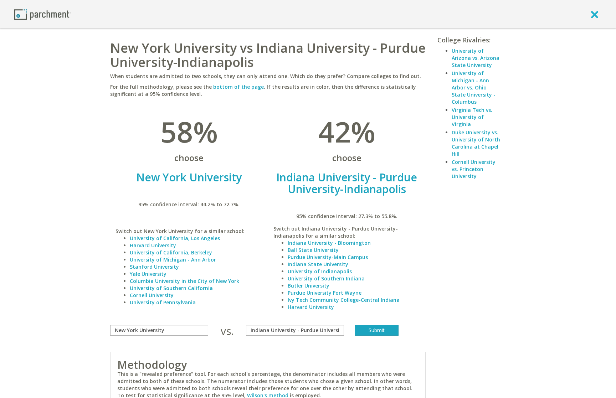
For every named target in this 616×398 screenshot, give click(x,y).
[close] (594, 14)
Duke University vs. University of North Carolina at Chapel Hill (476, 143)
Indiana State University (318, 264)
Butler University (308, 285)
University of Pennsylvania (163, 302)
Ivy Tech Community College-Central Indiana (344, 299)
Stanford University (154, 266)
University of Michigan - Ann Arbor (173, 259)
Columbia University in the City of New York (184, 281)
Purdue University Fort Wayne (324, 292)
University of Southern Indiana (326, 278)
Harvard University (153, 245)
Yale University (148, 273)
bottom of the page (238, 86)
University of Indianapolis (320, 271)
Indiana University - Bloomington (329, 242)
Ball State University (313, 250)
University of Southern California (171, 288)
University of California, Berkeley (171, 252)
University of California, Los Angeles (175, 238)
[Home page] (42, 14)
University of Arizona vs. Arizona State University (475, 57)
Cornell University (152, 295)
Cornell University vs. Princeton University (474, 169)
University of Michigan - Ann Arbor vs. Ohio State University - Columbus (474, 87)
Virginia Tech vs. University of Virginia (472, 117)
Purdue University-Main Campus (328, 257)
